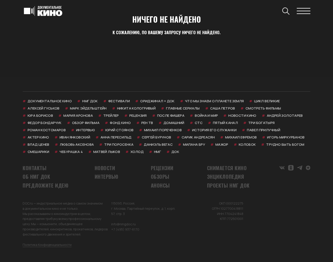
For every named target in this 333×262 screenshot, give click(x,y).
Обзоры (160, 176)
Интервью (106, 176)
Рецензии (162, 168)
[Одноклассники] (291, 168)
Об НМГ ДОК (36, 176)
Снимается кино (227, 168)
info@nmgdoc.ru (123, 224)
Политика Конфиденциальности (47, 245)
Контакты (34, 168)
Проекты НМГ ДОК (228, 185)
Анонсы (160, 185)
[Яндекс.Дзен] (308, 168)
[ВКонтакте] (282, 168)
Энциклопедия (225, 176)
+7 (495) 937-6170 (125, 229)
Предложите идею (45, 185)
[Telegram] (299, 168)
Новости (105, 168)
